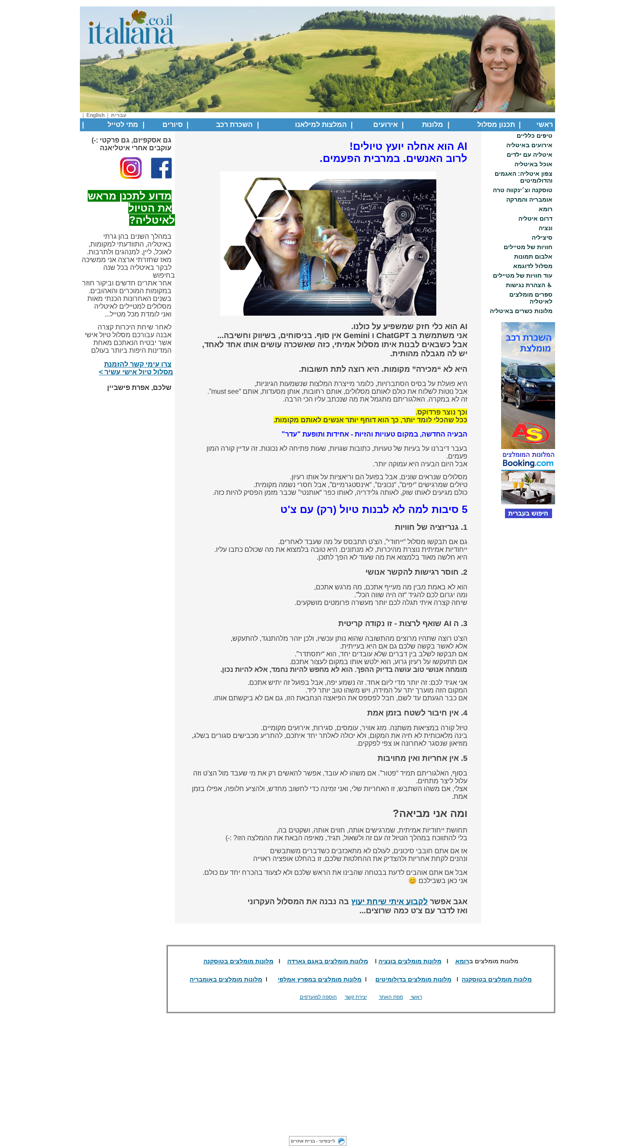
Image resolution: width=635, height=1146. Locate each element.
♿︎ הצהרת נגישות (529, 285)
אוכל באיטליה (533, 164)
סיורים (172, 124)
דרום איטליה (535, 218)
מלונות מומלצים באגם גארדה (327, 961)
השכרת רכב (234, 124)
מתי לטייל (123, 124)
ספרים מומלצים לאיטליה (530, 298)
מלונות (432, 124)
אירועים (385, 124)
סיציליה (542, 237)
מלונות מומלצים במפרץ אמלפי (320, 979)
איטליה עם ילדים (529, 154)
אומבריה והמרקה (529, 199)
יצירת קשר (356, 997)
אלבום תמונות (533, 256)
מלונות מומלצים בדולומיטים (413, 979)
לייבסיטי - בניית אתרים (313, 1141)
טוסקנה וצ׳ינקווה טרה (522, 190)
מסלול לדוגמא (532, 266)
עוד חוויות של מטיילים (522, 275)
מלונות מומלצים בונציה (409, 961)
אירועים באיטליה (529, 145)
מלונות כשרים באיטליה (521, 310)
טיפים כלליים (534, 135)
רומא (545, 209)
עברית (118, 115)
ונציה (545, 228)
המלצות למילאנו (321, 124)
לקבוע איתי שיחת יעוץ (389, 901)
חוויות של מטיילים (528, 247)
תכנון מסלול (496, 124)
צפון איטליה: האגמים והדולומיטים (523, 177)
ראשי (545, 124)
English (95, 115)
